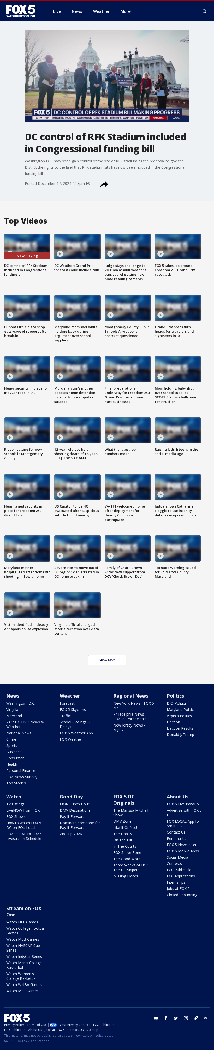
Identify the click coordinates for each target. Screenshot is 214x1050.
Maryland (14, 715)
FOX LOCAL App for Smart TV (183, 823)
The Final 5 (122, 833)
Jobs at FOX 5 (178, 888)
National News (18, 732)
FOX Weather (71, 739)
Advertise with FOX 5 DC (184, 812)
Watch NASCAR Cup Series (23, 948)
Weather (70, 696)
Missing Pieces (125, 876)
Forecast (67, 703)
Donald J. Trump (180, 734)
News (12, 696)
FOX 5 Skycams (73, 709)
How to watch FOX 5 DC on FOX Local (23, 825)
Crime (11, 739)
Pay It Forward (72, 816)
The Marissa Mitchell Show (130, 812)
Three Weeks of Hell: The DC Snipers (130, 867)
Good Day (71, 796)
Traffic (65, 715)
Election (173, 721)
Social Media (177, 857)
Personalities (177, 838)
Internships (176, 882)
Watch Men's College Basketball (24, 965)
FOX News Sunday (21, 776)
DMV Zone (122, 821)
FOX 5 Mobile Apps (183, 850)
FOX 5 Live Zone (127, 852)
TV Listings (15, 803)
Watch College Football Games (25, 930)
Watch (13, 796)
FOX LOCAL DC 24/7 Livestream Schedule (23, 836)
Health (11, 764)
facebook (166, 1018)
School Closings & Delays (75, 724)
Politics (175, 696)
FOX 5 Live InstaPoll (183, 803)
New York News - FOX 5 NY (133, 705)
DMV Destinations (75, 810)
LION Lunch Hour (74, 803)
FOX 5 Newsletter (182, 844)
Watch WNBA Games (24, 984)
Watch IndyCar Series (24, 956)
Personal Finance (20, 770)
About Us (177, 796)
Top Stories (16, 783)
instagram (186, 1018)
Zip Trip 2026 (71, 833)
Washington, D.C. (20, 703)
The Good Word (126, 858)
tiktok (196, 1018)
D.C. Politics (177, 703)
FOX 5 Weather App (76, 732)
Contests (174, 863)
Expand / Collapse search (204, 11)
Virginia (12, 709)
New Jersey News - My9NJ (129, 727)
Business (13, 751)
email (205, 1018)
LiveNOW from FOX (23, 810)
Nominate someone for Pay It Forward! (80, 825)
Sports (11, 745)
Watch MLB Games (22, 939)
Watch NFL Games (22, 921)
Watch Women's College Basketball (21, 976)
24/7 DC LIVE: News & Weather (25, 724)
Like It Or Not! (125, 827)
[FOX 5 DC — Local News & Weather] (23, 11)
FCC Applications (181, 876)
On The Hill (122, 839)
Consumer (15, 758)
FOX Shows (16, 816)
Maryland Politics (181, 709)
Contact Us (176, 832)
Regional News (130, 696)
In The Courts (124, 846)
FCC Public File (179, 869)
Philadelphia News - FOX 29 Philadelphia (130, 716)
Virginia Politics (179, 715)
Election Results (180, 728)
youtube (156, 1018)
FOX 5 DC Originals (124, 799)
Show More (107, 660)
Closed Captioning (182, 894)
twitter (176, 1018)
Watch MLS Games (22, 990)
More (125, 11)
